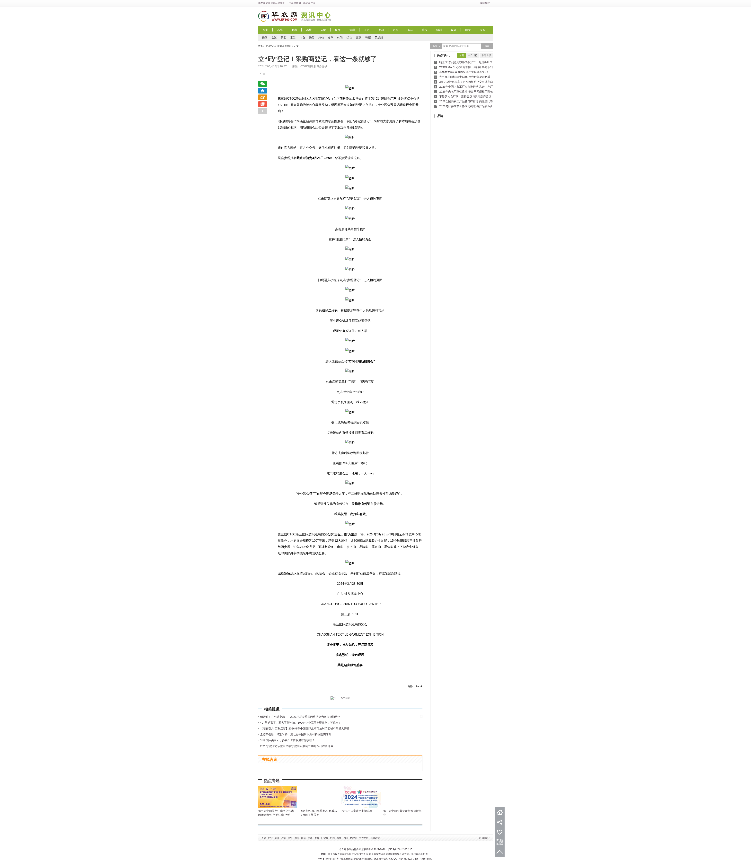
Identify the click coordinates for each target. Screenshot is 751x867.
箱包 (321, 37)
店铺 (290, 837)
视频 (339, 837)
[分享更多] (262, 111)
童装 (293, 37)
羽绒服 (379, 37)
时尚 (294, 29)
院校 (424, 29)
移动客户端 (309, 3)
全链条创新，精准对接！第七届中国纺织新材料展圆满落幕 (295, 734)
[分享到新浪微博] (262, 97)
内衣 (302, 37)
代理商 (353, 837)
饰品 (311, 37)
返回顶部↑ (484, 837)
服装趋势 (375, 837)
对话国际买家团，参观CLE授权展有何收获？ (287, 740)
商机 (303, 837)
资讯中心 (316, 16)
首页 (260, 46)
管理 (352, 29)
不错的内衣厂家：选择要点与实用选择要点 (465, 96)
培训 (439, 29)
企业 (270, 837)
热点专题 (272, 780)
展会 (410, 29)
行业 (265, 29)
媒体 (453, 29)
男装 (283, 37)
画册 (345, 837)
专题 (482, 29)
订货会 (324, 837)
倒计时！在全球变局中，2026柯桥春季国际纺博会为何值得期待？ (300, 716)
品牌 (280, 29)
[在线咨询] (262, 104)
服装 (272, 3)
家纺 (358, 37)
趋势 (309, 29)
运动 (349, 37)
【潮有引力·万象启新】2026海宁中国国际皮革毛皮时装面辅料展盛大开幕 (304, 728)
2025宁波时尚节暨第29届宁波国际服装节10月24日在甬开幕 (296, 746)
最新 (265, 37)
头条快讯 (443, 55)
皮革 (330, 37)
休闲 (340, 37)
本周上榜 (486, 55)
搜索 (487, 46)
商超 (381, 29)
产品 (283, 837)
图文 (468, 29)
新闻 (297, 837)
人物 (323, 29)
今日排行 (472, 55)
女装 (274, 37)
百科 (395, 29)
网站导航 (485, 3)
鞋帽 (368, 37)
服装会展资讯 (284, 46)
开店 (366, 29)
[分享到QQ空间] (262, 91)
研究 (337, 29)
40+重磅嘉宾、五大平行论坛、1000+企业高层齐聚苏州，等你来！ (300, 722)
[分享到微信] (262, 84)
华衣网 (261, 3)
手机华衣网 (295, 3)
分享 (262, 74)
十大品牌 (363, 837)
